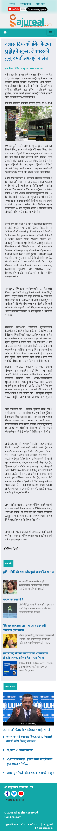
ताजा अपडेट (10, 687)
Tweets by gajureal (14, 800)
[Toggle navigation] (50, 33)
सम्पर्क (12, 4)
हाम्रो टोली (40, 4)
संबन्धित (8, 563)
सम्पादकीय (25, 4)
